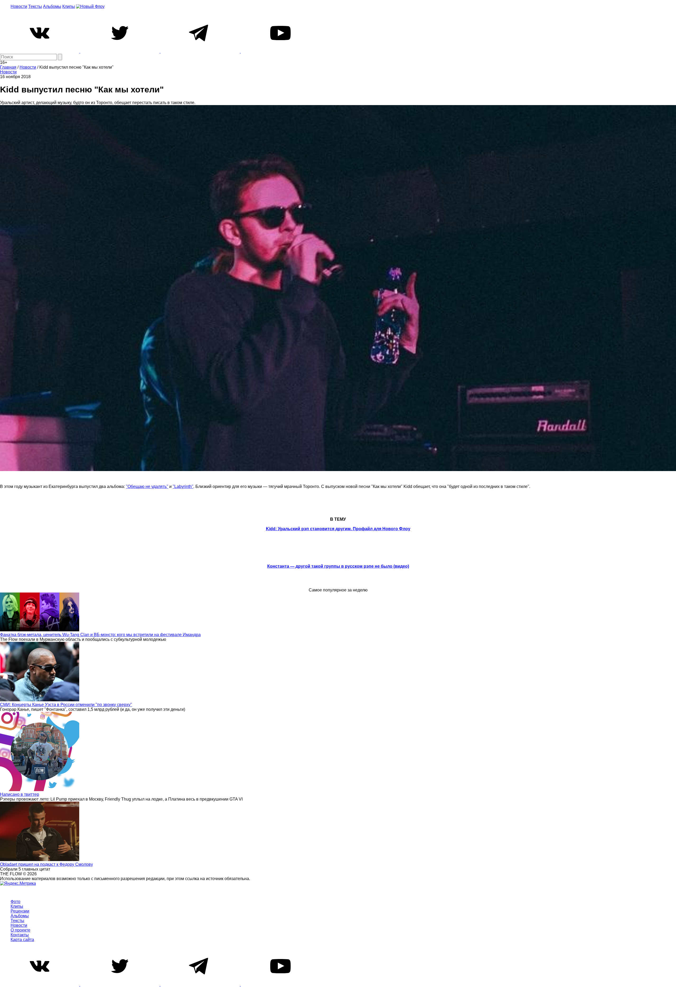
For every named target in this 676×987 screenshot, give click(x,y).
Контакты (20, 935)
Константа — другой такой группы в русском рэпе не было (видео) (338, 566)
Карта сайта (22, 939)
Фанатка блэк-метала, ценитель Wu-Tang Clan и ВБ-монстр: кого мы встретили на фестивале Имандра (100, 634)
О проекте (20, 930)
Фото (15, 901)
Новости (19, 6)
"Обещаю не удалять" (147, 486)
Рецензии (20, 911)
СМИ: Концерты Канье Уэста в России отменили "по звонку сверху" (66, 704)
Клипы (68, 6)
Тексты (35, 6)
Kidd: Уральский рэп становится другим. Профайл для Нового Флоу (338, 529)
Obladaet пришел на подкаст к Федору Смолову (46, 864)
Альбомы (52, 6)
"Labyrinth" (183, 486)
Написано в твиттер (19, 794)
